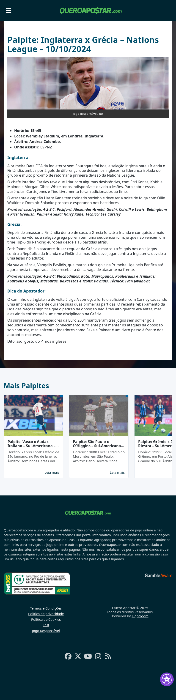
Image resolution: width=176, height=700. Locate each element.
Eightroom (140, 616)
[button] (8, 10)
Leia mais (51, 472)
